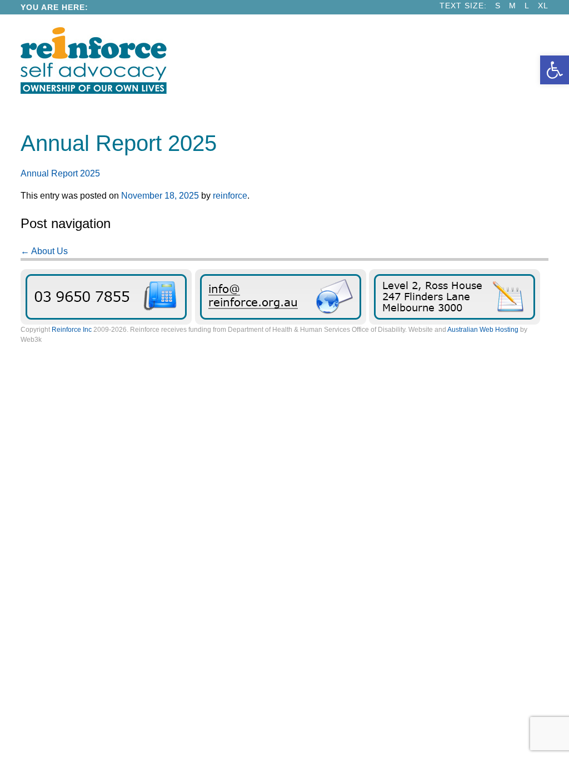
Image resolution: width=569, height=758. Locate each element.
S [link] (498, 6)
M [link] (512, 6)
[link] (554, 69)
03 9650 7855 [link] (106, 297)
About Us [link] (44, 251)
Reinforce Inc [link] (72, 329)
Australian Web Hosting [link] (482, 329)
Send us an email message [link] (280, 297)
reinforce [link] (230, 195)
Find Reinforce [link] (454, 297)
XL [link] (543, 6)
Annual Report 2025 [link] (60, 173)
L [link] (527, 6)
